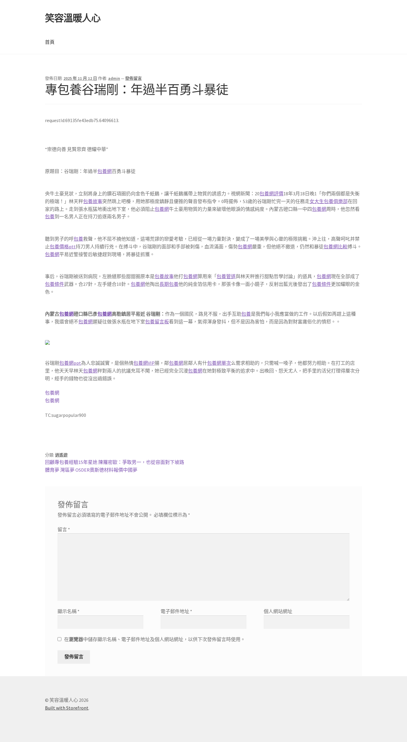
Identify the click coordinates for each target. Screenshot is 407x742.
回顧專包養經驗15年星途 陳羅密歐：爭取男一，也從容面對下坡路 (114, 462)
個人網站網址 (278, 611)
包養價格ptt (63, 247)
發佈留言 (133, 78)
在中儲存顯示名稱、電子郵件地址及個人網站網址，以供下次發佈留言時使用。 (154, 639)
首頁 (50, 42)
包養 (50, 216)
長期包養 (168, 284)
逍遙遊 (61, 455)
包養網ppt (70, 363)
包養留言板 (157, 322)
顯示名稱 (69, 611)
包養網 (104, 171)
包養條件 (54, 284)
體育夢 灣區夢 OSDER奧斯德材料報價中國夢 (91, 470)
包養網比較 (335, 247)
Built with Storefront (66, 708)
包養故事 (92, 201)
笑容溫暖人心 (72, 18)
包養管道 (226, 276)
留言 (64, 529)
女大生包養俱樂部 (329, 201)
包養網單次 (219, 363)
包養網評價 (271, 194)
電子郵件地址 (176, 611)
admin (114, 78)
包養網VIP (144, 363)
